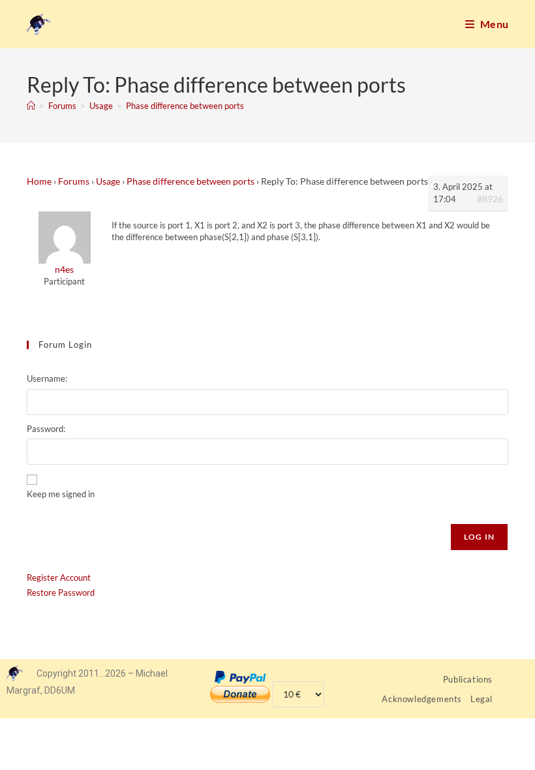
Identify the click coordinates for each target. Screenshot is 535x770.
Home (39, 181)
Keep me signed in (61, 494)
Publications (468, 679)
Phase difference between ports (185, 105)
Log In (479, 537)
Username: (47, 378)
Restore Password (61, 592)
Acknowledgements (422, 699)
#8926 (490, 198)
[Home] (31, 105)
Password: (46, 429)
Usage (108, 181)
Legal (481, 699)
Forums (73, 181)
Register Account (59, 577)
